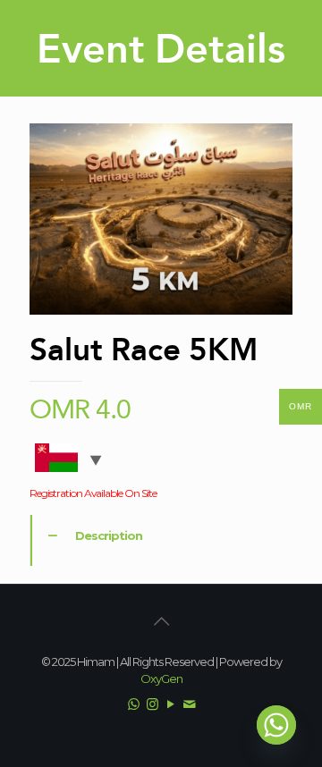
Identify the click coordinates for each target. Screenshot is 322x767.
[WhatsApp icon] (133, 703)
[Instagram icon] (151, 703)
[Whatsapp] (276, 725)
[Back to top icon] (161, 621)
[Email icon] (189, 703)
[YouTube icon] (170, 703)
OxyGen (161, 678)
